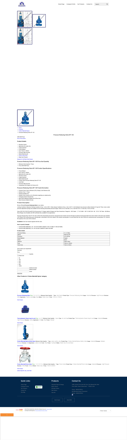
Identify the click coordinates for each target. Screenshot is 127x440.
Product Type (22, 180)
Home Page (61, 4)
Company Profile (71, 4)
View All (53, 392)
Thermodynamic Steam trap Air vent (26, 318)
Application (21, 174)
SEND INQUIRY (20, 370)
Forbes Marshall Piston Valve (24, 364)
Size (20, 172)
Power (20, 171)
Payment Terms (22, 190)
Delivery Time (22, 192)
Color (20, 182)
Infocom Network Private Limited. (41, 410)
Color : (35, 297)
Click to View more (23, 155)
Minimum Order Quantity (24, 164)
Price (20, 165)
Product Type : (73, 295)
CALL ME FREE (27, 370)
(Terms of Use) (49, 409)
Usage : (87, 295)
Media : (44, 297)
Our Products (80, 4)
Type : (58, 295)
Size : (56, 297)
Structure (21, 175)
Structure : (29, 320)
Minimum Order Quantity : (47, 295)
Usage (20, 177)
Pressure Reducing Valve (23, 295)
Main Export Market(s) (24, 198)
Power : (50, 320)
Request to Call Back (22, 159)
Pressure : (97, 295)
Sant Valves (54, 390)
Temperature (22, 185)
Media (20, 178)
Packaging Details (23, 196)
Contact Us (89, 4)
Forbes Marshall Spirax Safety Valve (26, 341)
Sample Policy (22, 195)
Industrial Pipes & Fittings (57, 384)
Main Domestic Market (24, 200)
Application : (26, 297)
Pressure (21, 183)
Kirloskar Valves (55, 388)
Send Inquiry (30, 159)
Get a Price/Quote (21, 138)
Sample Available (23, 193)
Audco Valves (54, 386)
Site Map (23, 392)
